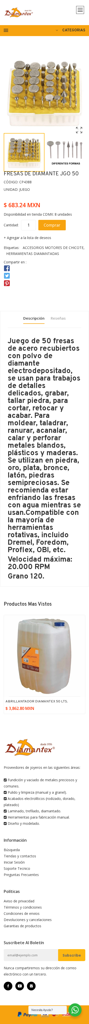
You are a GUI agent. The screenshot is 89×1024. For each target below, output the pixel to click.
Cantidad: (11, 225)
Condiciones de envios (22, 913)
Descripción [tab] (33, 318)
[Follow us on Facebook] (7, 268)
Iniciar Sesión (14, 862)
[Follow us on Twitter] (7, 276)
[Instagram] (31, 986)
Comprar (52, 225)
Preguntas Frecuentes (21, 874)
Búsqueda (12, 849)
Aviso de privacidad (19, 901)
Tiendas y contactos (20, 856)
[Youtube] (19, 986)
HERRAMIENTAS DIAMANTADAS (32, 253)
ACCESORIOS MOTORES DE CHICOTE (53, 247)
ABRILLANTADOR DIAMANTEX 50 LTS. (36, 701)
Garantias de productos (22, 926)
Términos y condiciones (23, 907)
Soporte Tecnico (17, 868)
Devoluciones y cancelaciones (28, 919)
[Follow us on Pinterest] (7, 283)
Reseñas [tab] (58, 318)
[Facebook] (8, 986)
